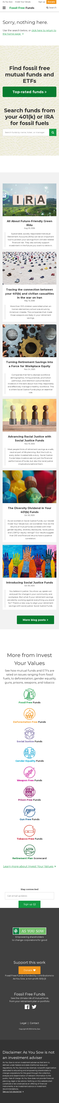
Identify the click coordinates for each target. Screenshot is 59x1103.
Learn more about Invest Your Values (28, 866)
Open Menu (4, 8)
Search (52, 7)
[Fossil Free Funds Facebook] (25, 1007)
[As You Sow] (29, 932)
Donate (51, 2)
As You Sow (7, 2)
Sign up (41, 2)
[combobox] (29, 132)
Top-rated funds (28, 92)
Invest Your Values (22, 2)
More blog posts (34, 619)
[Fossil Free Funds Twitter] (33, 1007)
